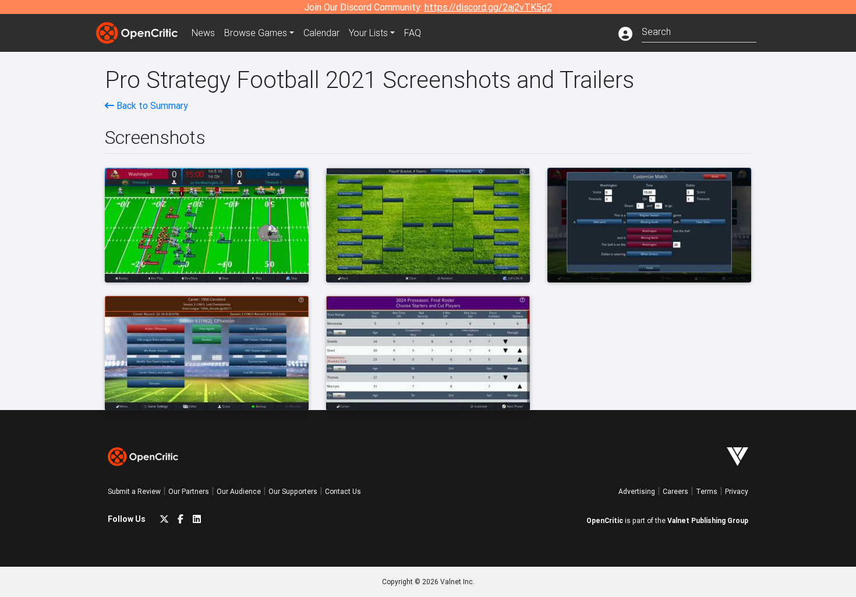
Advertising (636, 491)
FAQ (412, 32)
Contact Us (343, 491)
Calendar (321, 32)
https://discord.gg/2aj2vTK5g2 (488, 7)
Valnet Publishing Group (707, 520)
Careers (675, 491)
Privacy (736, 491)
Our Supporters (292, 491)
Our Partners (188, 491)
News (203, 32)
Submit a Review (134, 491)
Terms (706, 491)
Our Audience (239, 491)
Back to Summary (151, 105)
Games (255, 32)
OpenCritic (604, 520)
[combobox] (699, 31)
